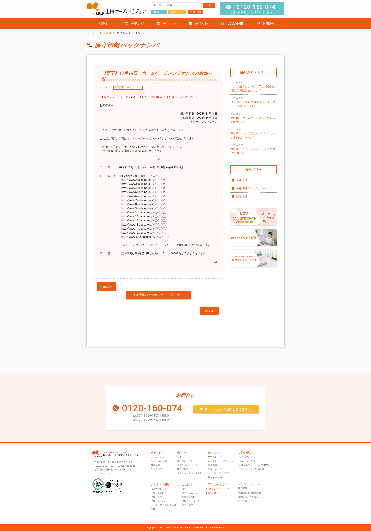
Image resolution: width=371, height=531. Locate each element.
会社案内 (187, 484)
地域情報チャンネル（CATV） (254, 465)
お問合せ (269, 23)
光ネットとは (184, 457)
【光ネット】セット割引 (190, 473)
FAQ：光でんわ (159, 501)
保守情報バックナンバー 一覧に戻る (158, 295)
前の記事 (107, 286)
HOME (102, 23)
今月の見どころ (247, 457)
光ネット (169, 23)
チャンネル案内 (159, 461)
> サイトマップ (102, 473)
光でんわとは (215, 457)
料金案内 (155, 465)
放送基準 (242, 488)
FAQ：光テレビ (159, 493)
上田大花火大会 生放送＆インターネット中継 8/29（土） (253, 102)
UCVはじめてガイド (218, 484)
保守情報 (241, 180)
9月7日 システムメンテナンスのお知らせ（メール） (253, 149)
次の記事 (209, 311)
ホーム (91, 33)
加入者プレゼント (160, 488)
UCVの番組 (235, 23)
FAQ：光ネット (159, 497)
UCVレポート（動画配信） (253, 469)
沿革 (184, 488)
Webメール (177, 12)
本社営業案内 (189, 497)
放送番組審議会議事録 (249, 492)
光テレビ (137, 23)
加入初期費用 (184, 469)
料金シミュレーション (219, 488)
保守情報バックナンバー (251, 188)
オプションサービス (187, 465)
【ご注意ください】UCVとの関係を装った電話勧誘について (252, 86)
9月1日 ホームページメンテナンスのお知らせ (253, 118)
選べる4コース (184, 461)
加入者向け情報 (160, 484)
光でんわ (201, 23)
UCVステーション (191, 501)
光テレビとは (158, 457)
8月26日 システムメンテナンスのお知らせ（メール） (252, 133)
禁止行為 (242, 500)
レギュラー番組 (247, 461)
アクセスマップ (190, 505)
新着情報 (105, 33)
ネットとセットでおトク (220, 461)
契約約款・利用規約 (248, 496)
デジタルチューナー (161, 469)
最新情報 (195, 12)
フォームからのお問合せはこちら (227, 409)
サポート (159, 12)
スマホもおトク (216, 469)
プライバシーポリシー (249, 484)
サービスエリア (190, 493)
